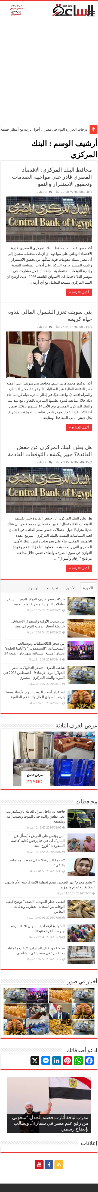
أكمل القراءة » (79, 292)
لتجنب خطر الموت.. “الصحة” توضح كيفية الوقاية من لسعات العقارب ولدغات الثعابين (35, 907)
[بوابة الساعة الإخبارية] (49, 10)
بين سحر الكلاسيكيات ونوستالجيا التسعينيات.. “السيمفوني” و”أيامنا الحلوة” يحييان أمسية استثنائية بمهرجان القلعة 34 (34, 648)
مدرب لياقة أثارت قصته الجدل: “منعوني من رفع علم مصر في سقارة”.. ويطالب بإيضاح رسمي (50, 1123)
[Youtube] (39, 1164)
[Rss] (58, 1164)
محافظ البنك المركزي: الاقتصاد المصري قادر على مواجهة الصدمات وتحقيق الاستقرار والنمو (52, 176)
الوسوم (33, 588)
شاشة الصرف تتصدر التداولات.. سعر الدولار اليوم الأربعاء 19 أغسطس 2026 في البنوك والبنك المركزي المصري (34, 673)
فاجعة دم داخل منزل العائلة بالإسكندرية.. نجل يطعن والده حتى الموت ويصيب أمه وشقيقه (35, 816)
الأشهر (70, 588)
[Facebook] (49, 1164)
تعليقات (52, 588)
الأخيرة (88, 588)
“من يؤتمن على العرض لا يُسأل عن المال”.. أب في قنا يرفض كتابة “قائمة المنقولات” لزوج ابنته (38, 841)
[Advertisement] (49, 70)
